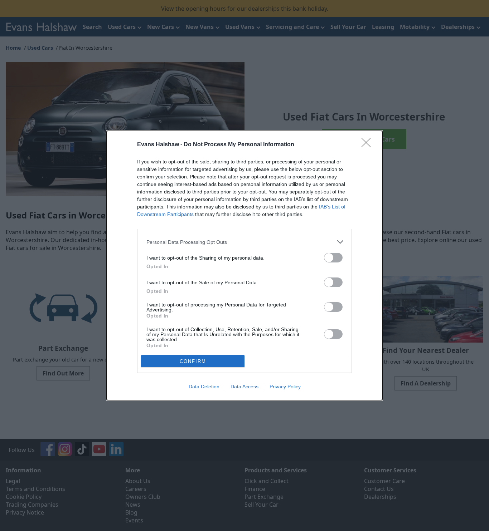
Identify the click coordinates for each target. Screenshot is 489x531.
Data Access (244, 386)
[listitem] (244, 242)
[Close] (368, 145)
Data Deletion (204, 386)
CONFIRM (193, 361)
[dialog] (244, 265)
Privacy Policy (285, 386)
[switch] (333, 257)
